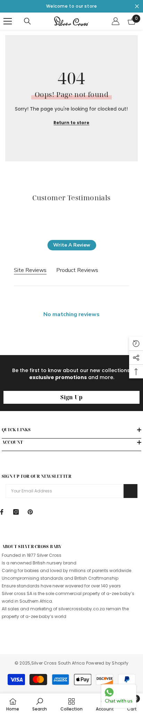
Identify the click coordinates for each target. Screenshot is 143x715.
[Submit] (130, 491)
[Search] (27, 21)
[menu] (7, 21)
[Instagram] (15, 511)
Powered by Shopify (107, 663)
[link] (40, 704)
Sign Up (71, 397)
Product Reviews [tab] (77, 270)
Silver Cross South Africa (58, 663)
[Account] (115, 21)
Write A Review (71, 245)
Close (137, 6)
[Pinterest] (30, 511)
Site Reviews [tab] (30, 270)
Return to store (71, 123)
